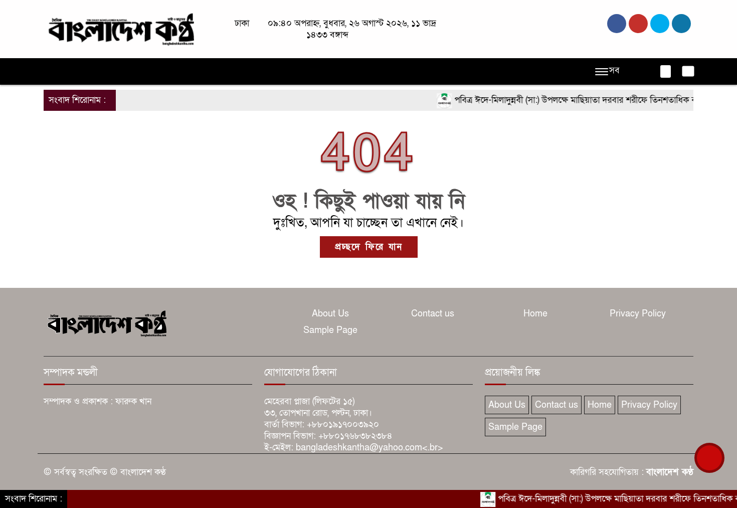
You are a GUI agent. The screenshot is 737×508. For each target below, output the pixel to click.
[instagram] (659, 23)
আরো (486, 71)
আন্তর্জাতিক (287, 71)
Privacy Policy (638, 313)
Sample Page (330, 330)
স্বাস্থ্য (428, 71)
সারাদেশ (242, 71)
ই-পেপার (522, 71)
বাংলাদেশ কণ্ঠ (669, 472)
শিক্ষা (456, 71)
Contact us (432, 313)
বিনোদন (395, 71)
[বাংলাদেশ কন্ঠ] (120, 28)
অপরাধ (165, 71)
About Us (330, 313)
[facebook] (616, 23)
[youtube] (681, 23)
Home (535, 313)
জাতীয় (90, 71)
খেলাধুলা (332, 71)
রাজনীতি (127, 71)
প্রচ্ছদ (58, 71)
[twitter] (638, 23)
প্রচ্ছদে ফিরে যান (369, 247)
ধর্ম (364, 71)
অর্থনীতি (203, 71)
